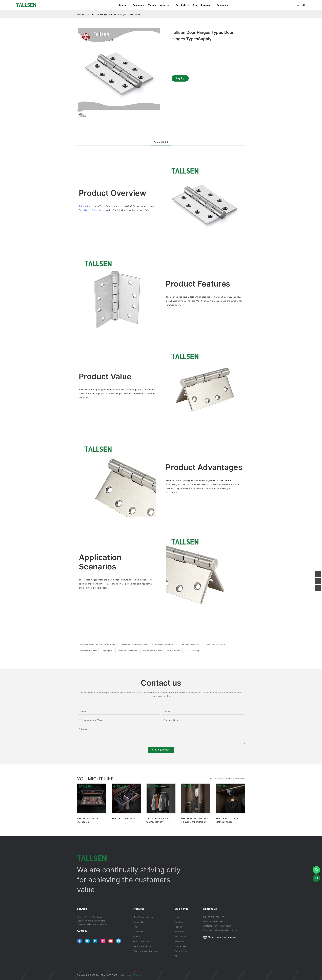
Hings (135, 927)
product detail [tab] (161, 142)
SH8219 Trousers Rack (124, 818)
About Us (179, 931)
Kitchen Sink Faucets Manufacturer (164, 644)
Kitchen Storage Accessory (191, 644)
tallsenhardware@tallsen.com (224, 930)
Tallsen (80, 14)
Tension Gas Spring (173, 651)
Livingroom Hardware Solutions (92, 924)
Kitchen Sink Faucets (143, 941)
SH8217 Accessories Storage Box (87, 820)
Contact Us (180, 946)
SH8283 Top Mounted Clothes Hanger (227, 820)
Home (178, 917)
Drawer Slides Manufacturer (127, 651)
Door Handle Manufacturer (216, 644)
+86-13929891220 (215, 917)
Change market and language (222, 937)
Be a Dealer (180, 936)
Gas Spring (138, 931)
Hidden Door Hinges (94, 210)
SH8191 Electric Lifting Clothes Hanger (158, 820)
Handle (136, 936)
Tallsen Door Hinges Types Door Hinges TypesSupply (113, 14)
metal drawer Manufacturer (152, 651)
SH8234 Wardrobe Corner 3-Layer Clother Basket (195, 820)
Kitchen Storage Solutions (89, 917)
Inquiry (180, 78)
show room (239, 779)
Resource (179, 941)
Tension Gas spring (192, 651)
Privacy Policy (181, 951)
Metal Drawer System (143, 917)
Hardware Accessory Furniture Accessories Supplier (97, 644)
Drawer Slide (139, 922)
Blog (177, 956)
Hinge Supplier (107, 651)
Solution (179, 922)
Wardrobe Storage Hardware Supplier (134, 644)
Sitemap (138, 975)
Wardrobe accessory (143, 946)
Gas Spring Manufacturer (88, 651)
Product (179, 927)
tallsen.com (125, 975)
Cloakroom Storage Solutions (91, 920)
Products (228, 779)
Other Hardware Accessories (146, 951)
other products (216, 779)
